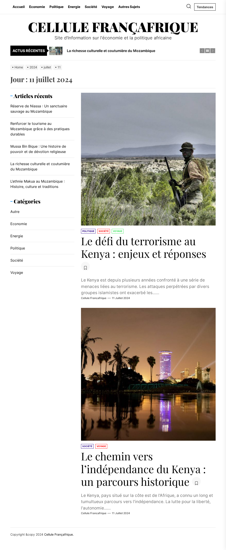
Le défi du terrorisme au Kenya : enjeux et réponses (143, 247)
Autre (14, 211)
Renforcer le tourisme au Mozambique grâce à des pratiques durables (40, 128)
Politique (56, 7)
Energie (74, 7)
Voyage (108, 7)
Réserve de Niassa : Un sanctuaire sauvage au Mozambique (38, 109)
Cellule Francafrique (93, 298)
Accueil (19, 7)
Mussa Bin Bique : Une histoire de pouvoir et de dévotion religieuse (38, 149)
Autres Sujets (129, 7)
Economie (37, 7)
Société (91, 7)
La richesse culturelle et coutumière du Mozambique (40, 166)
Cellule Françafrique (113, 27)
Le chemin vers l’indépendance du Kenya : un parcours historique (143, 468)
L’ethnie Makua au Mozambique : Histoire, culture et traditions (37, 184)
